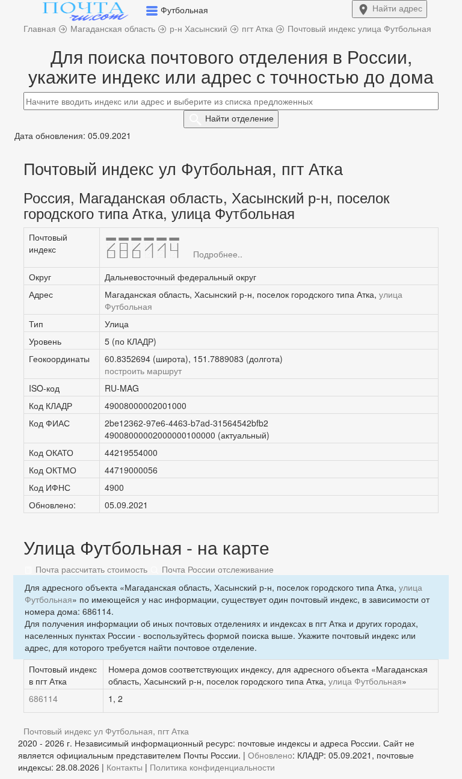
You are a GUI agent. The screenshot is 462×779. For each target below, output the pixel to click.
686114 (43, 698)
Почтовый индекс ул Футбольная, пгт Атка (106, 731)
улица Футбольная (365, 681)
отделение (239, 118)
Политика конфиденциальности (212, 767)
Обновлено (270, 755)
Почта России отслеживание (216, 569)
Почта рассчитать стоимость (90, 569)
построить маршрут (143, 371)
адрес (397, 8)
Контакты (124, 767)
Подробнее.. (217, 254)
